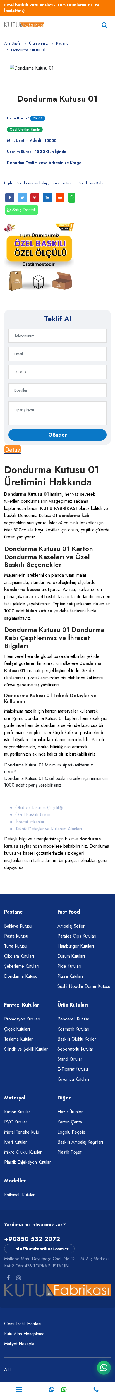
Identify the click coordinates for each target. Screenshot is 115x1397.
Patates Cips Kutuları (77, 936)
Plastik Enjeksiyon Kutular (27, 1162)
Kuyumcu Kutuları (73, 1079)
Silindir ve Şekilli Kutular (26, 1049)
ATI (7, 1369)
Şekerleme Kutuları (21, 966)
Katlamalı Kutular (19, 1195)
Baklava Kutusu (18, 926)
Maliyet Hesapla (19, 1344)
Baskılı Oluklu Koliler (77, 1039)
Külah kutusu (63, 183)
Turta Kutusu (15, 946)
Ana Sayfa (12, 43)
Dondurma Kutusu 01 (57, 99)
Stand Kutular (70, 1059)
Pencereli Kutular (73, 1019)
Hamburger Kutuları (76, 946)
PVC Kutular (15, 1122)
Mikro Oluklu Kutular (23, 1152)
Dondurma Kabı (90, 183)
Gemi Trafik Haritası (23, 1324)
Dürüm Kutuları (71, 956)
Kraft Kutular (15, 1142)
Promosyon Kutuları (22, 1019)
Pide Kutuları (70, 966)
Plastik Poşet (69, 1152)
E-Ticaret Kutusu (73, 1069)
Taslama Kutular (18, 1039)
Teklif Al (57, 318)
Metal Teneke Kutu (21, 1132)
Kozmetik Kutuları (74, 1029)
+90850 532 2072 (32, 1238)
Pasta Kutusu (16, 936)
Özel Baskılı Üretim (33, 814)
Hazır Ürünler (70, 1112)
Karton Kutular (17, 1112)
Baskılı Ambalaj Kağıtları (80, 1142)
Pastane (62, 43)
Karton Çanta (70, 1122)
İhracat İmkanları (30, 822)
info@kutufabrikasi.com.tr (41, 1248)
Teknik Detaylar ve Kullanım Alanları (48, 829)
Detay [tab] (12, 449)
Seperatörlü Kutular (75, 1049)
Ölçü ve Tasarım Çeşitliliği (39, 807)
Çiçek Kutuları (17, 1029)
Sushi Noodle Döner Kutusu (84, 986)
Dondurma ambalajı (32, 183)
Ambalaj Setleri (71, 926)
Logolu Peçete (71, 1132)
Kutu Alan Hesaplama (24, 1334)
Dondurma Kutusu (20, 976)
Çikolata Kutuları (19, 956)
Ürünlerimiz (38, 43)
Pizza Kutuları (70, 976)
